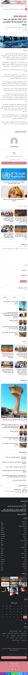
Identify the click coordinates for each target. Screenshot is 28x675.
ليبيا (25, 570)
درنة (25, 637)
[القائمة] (1, 6)
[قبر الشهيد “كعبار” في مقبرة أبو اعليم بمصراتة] (23, 334)
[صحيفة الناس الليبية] (14, 2)
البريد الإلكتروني (23, 270)
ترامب (8, 635)
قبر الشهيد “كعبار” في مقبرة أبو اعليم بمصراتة (10, 333)
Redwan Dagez (17, 489)
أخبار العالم (24, 521)
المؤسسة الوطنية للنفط (13, 630)
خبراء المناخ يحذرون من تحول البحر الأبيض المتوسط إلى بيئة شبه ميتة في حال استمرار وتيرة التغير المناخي (21, 220)
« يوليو (25, 623)
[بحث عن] (26, 6)
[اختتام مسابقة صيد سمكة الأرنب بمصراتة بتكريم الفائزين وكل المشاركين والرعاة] (7, 364)
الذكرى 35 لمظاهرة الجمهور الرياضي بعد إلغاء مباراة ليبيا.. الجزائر (10, 327)
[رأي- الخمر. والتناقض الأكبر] (14, 591)
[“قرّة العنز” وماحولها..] (23, 322)
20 (6, 614)
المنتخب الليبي (23, 635)
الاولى (21, 16)
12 (10, 611)
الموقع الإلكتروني (24, 275)
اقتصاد (25, 528)
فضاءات (24, 561)
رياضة (25, 549)
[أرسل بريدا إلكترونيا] (19, 27)
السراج (20, 630)
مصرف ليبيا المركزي (15, 640)
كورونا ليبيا (12, 637)
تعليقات (4, 297)
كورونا (25, 568)
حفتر (4, 635)
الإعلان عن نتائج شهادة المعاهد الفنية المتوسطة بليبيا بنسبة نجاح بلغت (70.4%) (8, 220)
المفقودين (4, 633)
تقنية (25, 542)
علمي (25, 555)
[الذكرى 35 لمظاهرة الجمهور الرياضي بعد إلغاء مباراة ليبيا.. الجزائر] (23, 328)
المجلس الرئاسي (23, 633)
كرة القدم (21, 637)
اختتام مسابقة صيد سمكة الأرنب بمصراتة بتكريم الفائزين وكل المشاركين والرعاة (7, 371)
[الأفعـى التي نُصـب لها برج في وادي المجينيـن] (23, 306)
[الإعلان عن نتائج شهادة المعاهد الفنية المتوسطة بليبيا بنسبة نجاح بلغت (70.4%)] (7, 212)
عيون (25, 559)
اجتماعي (24, 523)
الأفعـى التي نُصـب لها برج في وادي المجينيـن (11, 302)
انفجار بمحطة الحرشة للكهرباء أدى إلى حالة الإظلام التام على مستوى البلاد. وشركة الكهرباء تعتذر (21, 235)
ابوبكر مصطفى (22, 27)
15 (25, 614)
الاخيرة (24, 530)
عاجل (25, 551)
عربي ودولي (23, 553)
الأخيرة (14, 297)
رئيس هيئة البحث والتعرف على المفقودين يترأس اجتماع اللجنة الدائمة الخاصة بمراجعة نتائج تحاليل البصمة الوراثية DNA (10, 315)
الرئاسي (24, 630)
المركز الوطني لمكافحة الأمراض (13, 633)
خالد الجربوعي (23, 547)
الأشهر (23, 297)
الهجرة (18, 635)
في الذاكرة (24, 563)
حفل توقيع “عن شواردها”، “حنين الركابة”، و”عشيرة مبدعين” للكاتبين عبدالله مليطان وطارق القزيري (8, 235)
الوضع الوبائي (13, 635)
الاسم (25, 264)
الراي (25, 538)
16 (21, 614)
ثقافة (25, 544)
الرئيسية (24, 13)
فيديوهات (24, 565)
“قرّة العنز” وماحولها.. (13, 320)
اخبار (17, 13)
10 (17, 611)
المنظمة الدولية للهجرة (20, 131)
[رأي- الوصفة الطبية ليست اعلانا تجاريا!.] (5, 589)
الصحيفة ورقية (23, 540)
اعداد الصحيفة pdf (22, 526)
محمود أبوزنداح (23, 640)
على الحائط (24, 557)
